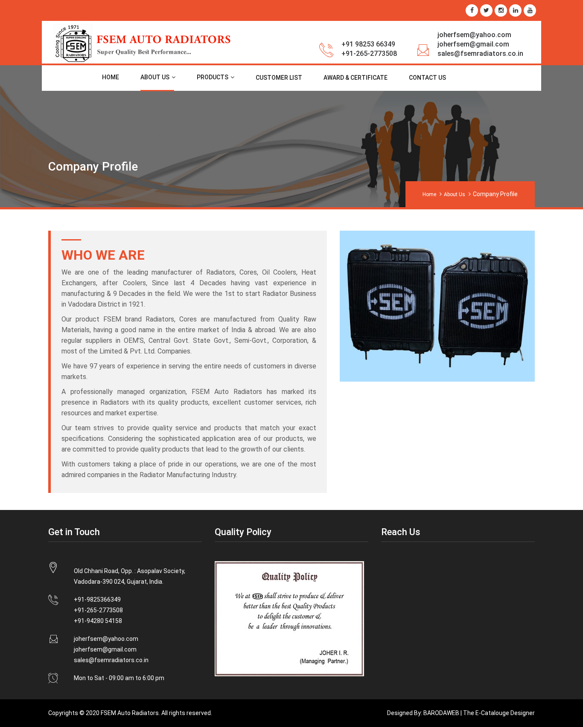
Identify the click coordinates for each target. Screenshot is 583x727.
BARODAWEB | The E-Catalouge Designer (478, 713)
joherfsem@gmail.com (473, 44)
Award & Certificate (356, 77)
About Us (154, 77)
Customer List (279, 77)
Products (212, 77)
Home (110, 77)
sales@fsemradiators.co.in (480, 53)
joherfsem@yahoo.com (474, 35)
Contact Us (427, 77)
